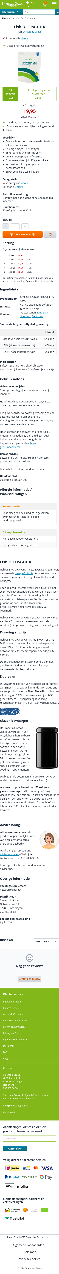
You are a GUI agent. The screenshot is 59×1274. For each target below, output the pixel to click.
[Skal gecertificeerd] (44, 1210)
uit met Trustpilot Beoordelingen (29, 1237)
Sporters (25, 316)
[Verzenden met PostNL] (25, 1210)
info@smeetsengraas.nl (15, 1105)
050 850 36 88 (10, 1088)
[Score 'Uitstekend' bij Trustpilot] (14, 1217)
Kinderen (42, 312)
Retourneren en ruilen (15, 1020)
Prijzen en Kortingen (14, 1026)
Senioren (37, 316)
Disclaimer (8, 1045)
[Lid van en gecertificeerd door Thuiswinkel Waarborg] (12, 1210)
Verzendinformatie (13, 1014)
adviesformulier (9, 854)
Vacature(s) (9, 1112)
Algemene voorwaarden (15, 1039)
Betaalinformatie (12, 1001)
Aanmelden (15, 1148)
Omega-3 (20, 187)
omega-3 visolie (24, 573)
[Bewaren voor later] (50, 234)
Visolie (14, 18)
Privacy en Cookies (12, 1033)
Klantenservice (11, 1007)
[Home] (12, 4)
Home (5, 18)
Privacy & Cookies (29, 1259)
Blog (5, 1058)
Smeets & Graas (32, 31)
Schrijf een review (29, 979)
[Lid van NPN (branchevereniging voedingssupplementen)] (34, 1210)
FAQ (5, 1052)
